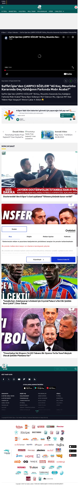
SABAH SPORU (42, 396)
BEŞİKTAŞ (23, 393)
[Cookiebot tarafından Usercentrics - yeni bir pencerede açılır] (66, 230)
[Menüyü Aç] (2, 7)
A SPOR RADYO (6, 398)
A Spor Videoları (13, 32)
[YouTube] (19, 379)
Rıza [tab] (10, 236)
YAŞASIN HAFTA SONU (44, 410)
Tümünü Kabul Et (63, 259)
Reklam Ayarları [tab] (48, 236)
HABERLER (5, 400)
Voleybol (22, 11)
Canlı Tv (59, 410)
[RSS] (35, 379)
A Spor (4, 32)
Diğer (51, 11)
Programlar (42, 11)
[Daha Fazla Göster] (75, 81)
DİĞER (58, 405)
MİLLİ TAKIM (59, 400)
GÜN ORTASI (41, 403)
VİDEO (3, 410)
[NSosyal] (29, 379)
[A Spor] (39, 7)
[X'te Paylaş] (66, 81)
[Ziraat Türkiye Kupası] (76, 7)
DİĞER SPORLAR (25, 410)
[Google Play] (39, 388)
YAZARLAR (5, 405)
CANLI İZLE (58, 11)
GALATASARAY (24, 396)
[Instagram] (14, 379)
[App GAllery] (51, 388)
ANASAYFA (5, 393)
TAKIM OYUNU (42, 405)
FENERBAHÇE (24, 398)
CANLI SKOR (5, 403)
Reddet (14, 229)
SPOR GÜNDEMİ (42, 398)
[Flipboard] (24, 379)
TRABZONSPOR (25, 400)
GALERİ (4, 407)
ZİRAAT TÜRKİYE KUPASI (27, 407)
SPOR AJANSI (42, 400)
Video (58, 393)
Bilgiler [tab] (29, 236)
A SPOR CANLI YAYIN (8, 396)
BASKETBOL (24, 405)
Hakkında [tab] (67, 236)
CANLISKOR (3, 2)
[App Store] (28, 388)
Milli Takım (31, 11)
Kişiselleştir (37, 259)
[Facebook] (3, 379)
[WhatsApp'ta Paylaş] (71, 81)
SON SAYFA (41, 407)
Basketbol (13, 11)
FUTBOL (22, 403)
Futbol (4, 11)
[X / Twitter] (9, 379)
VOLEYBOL (59, 403)
